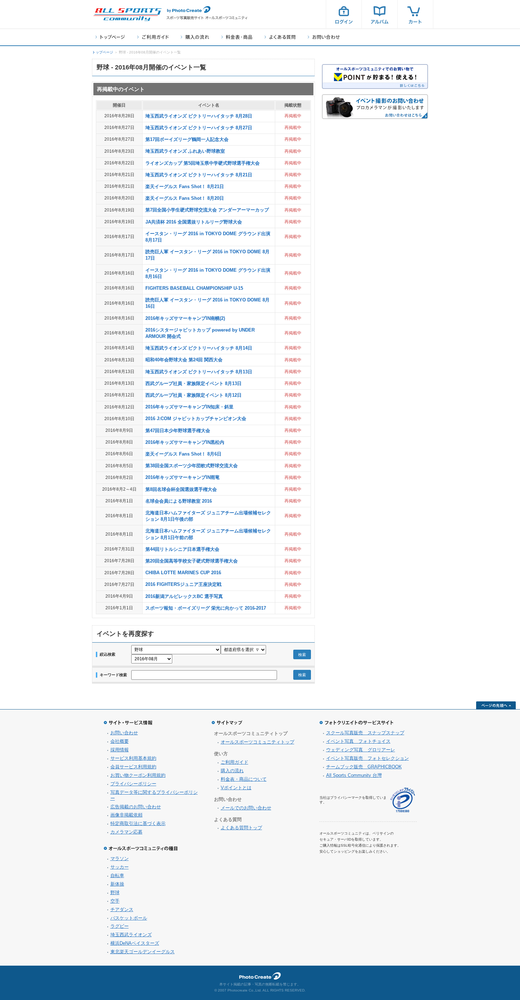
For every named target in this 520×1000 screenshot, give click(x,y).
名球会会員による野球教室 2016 (178, 501)
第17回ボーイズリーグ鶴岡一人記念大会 (187, 139)
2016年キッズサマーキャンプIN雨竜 (182, 477)
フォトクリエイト (260, 976)
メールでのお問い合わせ (246, 807)
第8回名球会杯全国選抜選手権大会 (181, 489)
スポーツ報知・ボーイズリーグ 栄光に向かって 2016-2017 (205, 608)
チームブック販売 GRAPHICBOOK (364, 766)
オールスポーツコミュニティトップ (257, 742)
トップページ (110, 37)
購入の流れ (195, 37)
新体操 (117, 884)
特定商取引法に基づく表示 (138, 823)
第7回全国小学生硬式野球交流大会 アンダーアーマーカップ (207, 210)
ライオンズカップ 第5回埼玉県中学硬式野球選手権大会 (202, 163)
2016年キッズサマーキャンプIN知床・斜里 (189, 406)
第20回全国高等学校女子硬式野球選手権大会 (191, 561)
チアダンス (121, 909)
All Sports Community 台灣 (354, 775)
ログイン (344, 14)
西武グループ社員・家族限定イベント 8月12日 (193, 395)
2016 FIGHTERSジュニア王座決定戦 (183, 584)
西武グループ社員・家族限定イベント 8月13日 (193, 383)
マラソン (119, 858)
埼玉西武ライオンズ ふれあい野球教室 (185, 151)
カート (415, 14)
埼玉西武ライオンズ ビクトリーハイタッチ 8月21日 (198, 174)
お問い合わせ (324, 37)
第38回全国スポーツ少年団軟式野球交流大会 (191, 465)
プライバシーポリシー (133, 783)
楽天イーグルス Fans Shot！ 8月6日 (183, 454)
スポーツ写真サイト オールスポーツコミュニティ (127, 14)
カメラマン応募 (126, 832)
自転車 (117, 875)
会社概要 (119, 741)
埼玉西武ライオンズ (131, 934)
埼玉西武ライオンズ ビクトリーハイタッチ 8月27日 (198, 127)
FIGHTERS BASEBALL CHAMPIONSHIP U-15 (194, 288)
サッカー (119, 867)
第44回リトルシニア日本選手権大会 (182, 549)
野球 (115, 892)
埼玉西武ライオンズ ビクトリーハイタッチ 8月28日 (198, 116)
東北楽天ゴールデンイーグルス (142, 951)
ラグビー (119, 926)
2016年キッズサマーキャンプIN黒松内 (184, 442)
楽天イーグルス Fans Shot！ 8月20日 (184, 198)
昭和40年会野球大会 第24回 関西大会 (184, 359)
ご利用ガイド (152, 37)
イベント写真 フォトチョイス (358, 741)
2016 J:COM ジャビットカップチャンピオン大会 (195, 418)
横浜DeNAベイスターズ (134, 943)
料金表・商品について (244, 779)
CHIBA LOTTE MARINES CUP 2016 (183, 572)
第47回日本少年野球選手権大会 (177, 430)
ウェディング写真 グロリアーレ (360, 749)
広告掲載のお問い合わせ (135, 806)
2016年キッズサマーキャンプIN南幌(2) (185, 318)
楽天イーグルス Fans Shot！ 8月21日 (184, 186)
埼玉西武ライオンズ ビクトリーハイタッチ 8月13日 (198, 371)
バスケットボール (128, 918)
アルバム (379, 14)
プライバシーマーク (402, 800)
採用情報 (119, 749)
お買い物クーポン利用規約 (138, 775)
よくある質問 (280, 37)
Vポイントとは (236, 787)
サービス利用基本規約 (133, 758)
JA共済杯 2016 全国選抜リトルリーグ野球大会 (193, 222)
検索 (302, 654)
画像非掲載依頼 (126, 815)
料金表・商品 (237, 37)
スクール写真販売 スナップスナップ (365, 732)
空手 (115, 901)
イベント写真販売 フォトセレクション (367, 758)
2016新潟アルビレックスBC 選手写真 (184, 596)
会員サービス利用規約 (133, 766)
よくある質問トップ (241, 827)
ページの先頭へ (496, 705)
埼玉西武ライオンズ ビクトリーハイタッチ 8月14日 (198, 348)
